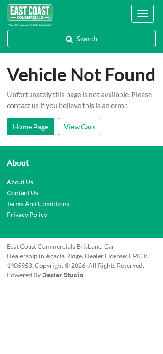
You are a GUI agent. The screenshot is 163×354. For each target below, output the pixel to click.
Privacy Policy (27, 214)
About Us (20, 182)
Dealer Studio (63, 275)
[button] (142, 14)
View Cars (80, 126)
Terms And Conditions (38, 203)
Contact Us (22, 193)
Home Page (30, 126)
